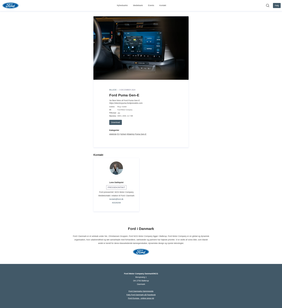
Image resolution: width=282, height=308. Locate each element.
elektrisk (113, 134)
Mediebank (138, 5)
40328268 (116, 203)
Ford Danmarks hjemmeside (141, 291)
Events (151, 5)
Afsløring (130, 134)
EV (118, 134)
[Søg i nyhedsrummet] (267, 5)
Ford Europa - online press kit (141, 298)
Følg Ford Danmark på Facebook (141, 295)
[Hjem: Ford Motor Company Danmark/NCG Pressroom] (10, 5)
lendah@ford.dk (116, 199)
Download (115, 122)
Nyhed (123, 134)
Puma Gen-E (140, 134)
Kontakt (162, 5)
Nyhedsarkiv (122, 5)
